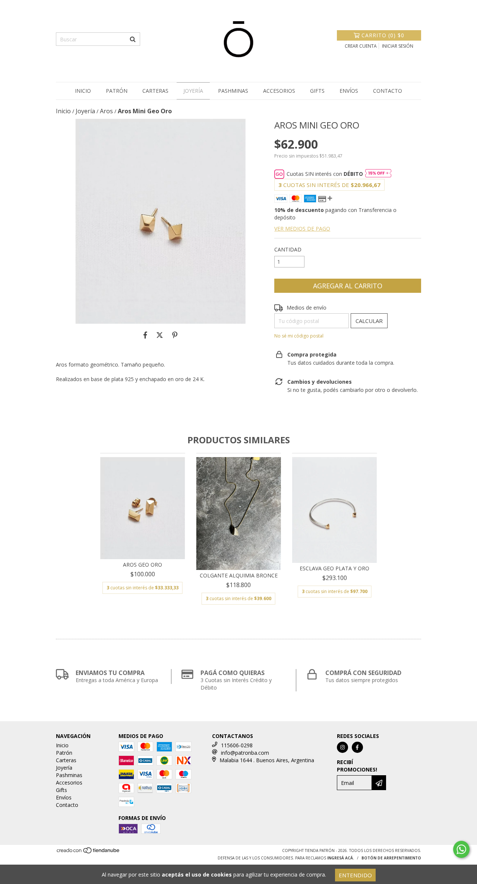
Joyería (193, 90)
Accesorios (279, 90)
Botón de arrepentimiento (391, 858)
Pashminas (233, 90)
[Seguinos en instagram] (342, 747)
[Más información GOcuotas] (378, 174)
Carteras (155, 90)
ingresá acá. (340, 858)
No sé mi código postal (298, 336)
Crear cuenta (361, 46)
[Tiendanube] (88, 852)
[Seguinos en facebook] (357, 747)
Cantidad (287, 249)
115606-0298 (237, 745)
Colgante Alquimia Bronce (239, 575)
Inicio (83, 90)
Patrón (116, 90)
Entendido (355, 875)
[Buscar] (132, 39)
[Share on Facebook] (145, 335)
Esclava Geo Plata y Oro (334, 568)
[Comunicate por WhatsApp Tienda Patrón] (461, 849)
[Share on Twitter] (159, 335)
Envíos (348, 90)
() (382, 35)
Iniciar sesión (397, 46)
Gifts (317, 90)
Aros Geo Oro (142, 564)
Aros (106, 111)
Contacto (387, 90)
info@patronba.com (245, 752)
